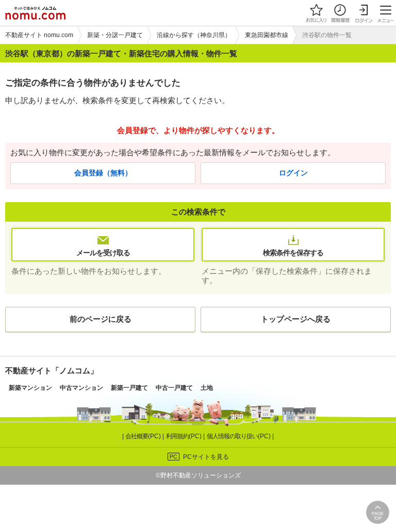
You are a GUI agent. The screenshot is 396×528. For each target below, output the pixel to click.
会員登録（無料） (103, 173)
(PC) (143, 436)
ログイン (293, 173)
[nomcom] (35, 13)
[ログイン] (363, 13)
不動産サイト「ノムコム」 (51, 370)
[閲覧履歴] (340, 13)
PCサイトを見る (206, 457)
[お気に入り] (316, 13)
